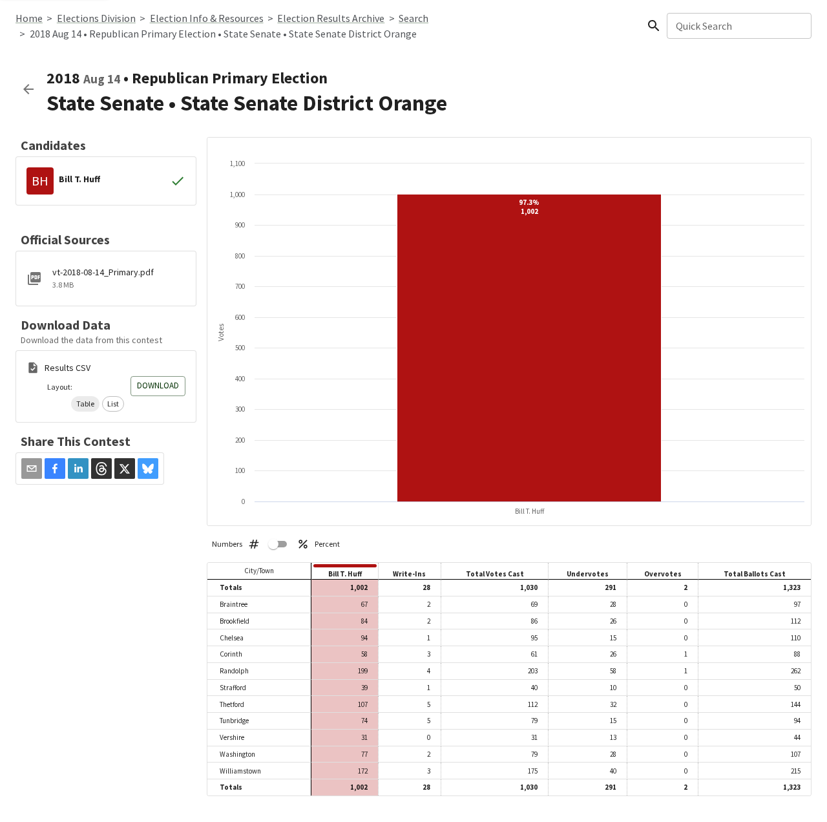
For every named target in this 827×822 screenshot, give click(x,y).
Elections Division (96, 18)
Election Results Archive (330, 18)
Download (158, 385)
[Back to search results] (28, 89)
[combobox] (738, 26)
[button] (85, 404)
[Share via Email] (31, 468)
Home (29, 18)
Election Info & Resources (207, 18)
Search (413, 18)
